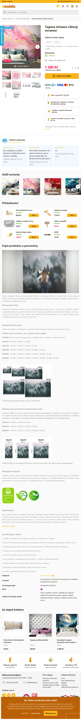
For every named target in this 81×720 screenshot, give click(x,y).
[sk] (62, 696)
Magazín (64, 683)
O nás (63, 678)
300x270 (48, 42)
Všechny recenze (15, 142)
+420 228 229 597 (11, 682)
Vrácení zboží (47, 687)
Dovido (47, 129)
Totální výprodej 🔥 (22, 19)
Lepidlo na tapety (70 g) (24, 221)
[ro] (74, 696)
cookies (42, 706)
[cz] (68, 696)
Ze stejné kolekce (13, 609)
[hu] (65, 696)
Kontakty (64, 685)
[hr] (71, 696)
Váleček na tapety (60, 210)
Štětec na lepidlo (60, 221)
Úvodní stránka (7, 19)
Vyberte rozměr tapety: (55, 37)
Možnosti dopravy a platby (51, 685)
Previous (3, 627)
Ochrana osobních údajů (50, 683)
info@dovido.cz (31, 682)
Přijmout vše (50, 713)
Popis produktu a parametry (20, 245)
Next (37, 47)
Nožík (56, 232)
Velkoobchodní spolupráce (69, 687)
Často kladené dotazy (68, 681)
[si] (77, 696)
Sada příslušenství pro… (24, 210)
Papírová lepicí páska (23, 232)
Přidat (34, 215)
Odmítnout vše (35, 713)
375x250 (56, 42)
